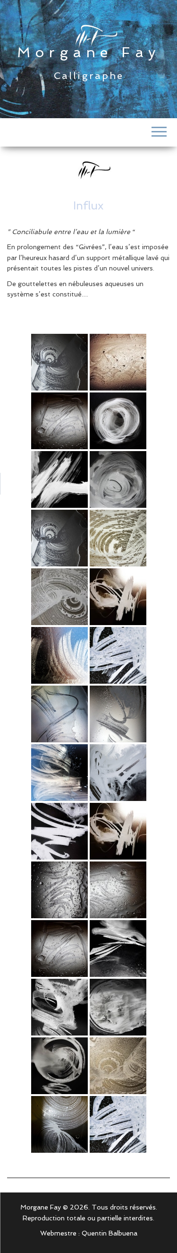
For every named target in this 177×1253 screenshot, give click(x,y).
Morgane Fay (88, 52)
